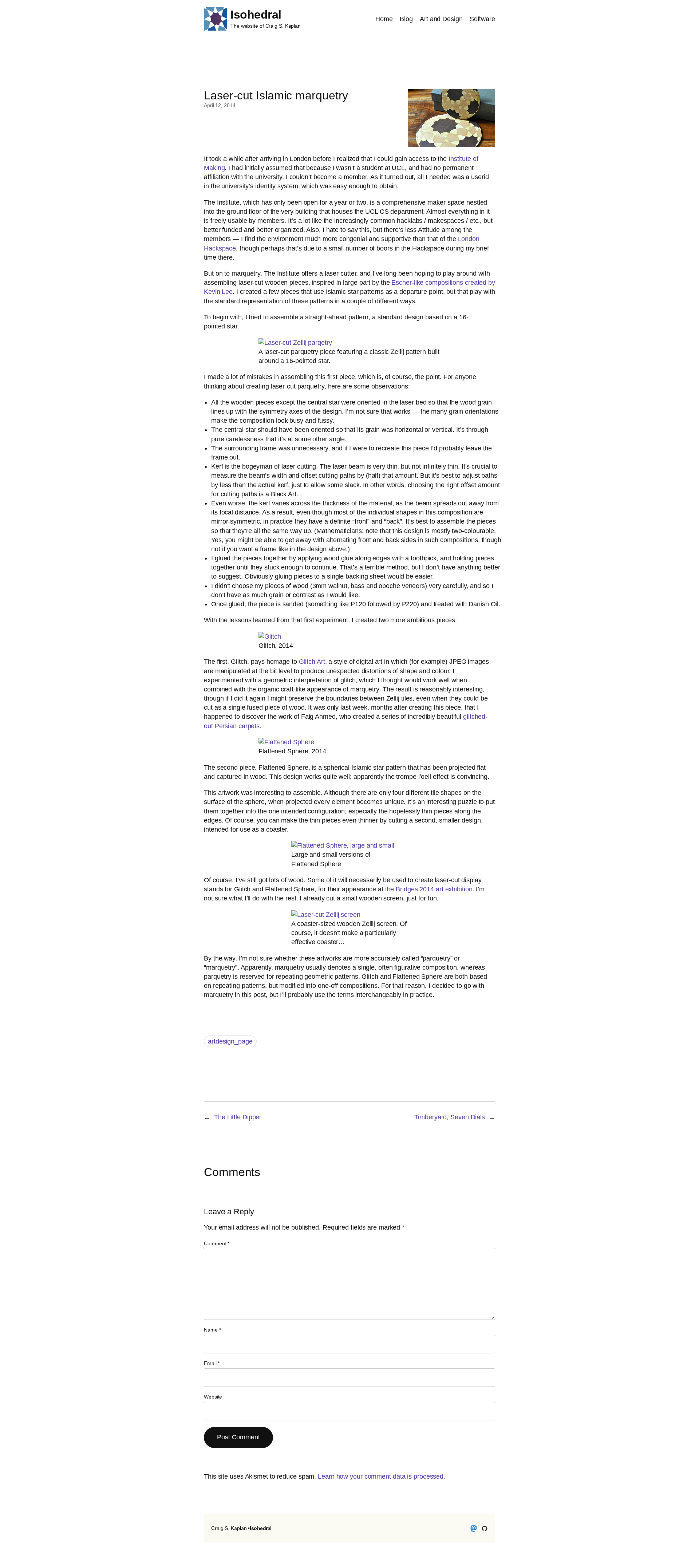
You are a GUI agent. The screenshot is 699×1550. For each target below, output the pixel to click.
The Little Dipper (237, 1117)
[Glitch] (269, 636)
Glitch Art (312, 661)
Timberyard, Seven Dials (449, 1117)
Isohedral (255, 14)
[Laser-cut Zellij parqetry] (295, 342)
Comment (216, 1243)
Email (212, 1363)
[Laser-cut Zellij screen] (325, 914)
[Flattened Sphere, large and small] (342, 845)
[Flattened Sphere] (286, 742)
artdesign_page (230, 1041)
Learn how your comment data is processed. (381, 1476)
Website (213, 1397)
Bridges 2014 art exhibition (434, 889)
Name (212, 1330)
